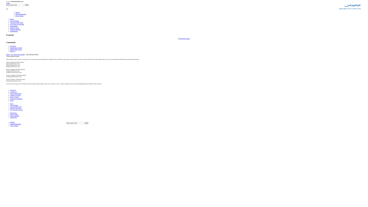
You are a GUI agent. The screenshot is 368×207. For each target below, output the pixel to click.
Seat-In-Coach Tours (15, 108)
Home (8, 54)
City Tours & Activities (18, 54)
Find (27, 5)
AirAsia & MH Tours (16, 107)
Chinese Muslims (14, 116)
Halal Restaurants (15, 124)
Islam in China (14, 114)
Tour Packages (14, 105)
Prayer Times (14, 126)
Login (8, 3)
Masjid (12, 122)
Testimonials (13, 117)
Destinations (13, 113)
